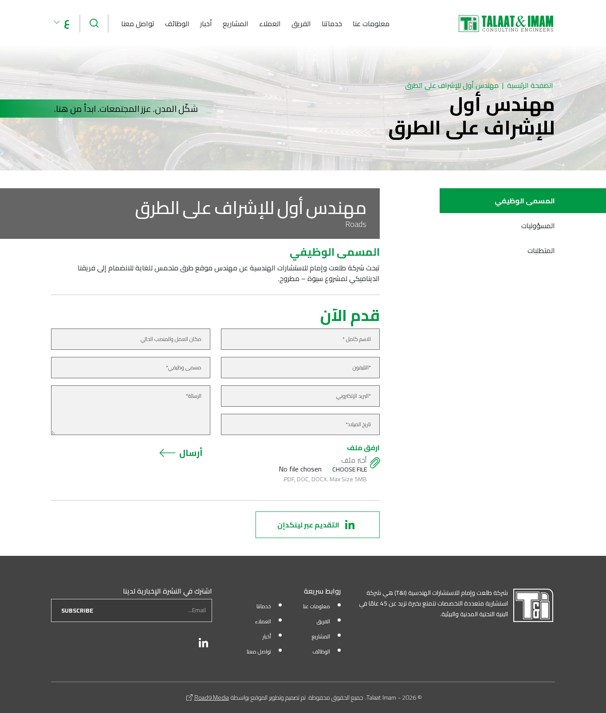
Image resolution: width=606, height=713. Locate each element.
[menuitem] (371, 23)
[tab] (523, 200)
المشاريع (235, 23)
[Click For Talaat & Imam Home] (506, 23)
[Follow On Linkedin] (203, 643)
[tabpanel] (215, 265)
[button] (61, 22)
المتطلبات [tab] (541, 250)
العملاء (270, 23)
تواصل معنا (137, 23)
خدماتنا (332, 23)
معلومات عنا (371, 23)
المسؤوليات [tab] (538, 225)
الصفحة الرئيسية (530, 85)
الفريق (301, 23)
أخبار (206, 23)
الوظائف (177, 23)
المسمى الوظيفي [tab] (525, 200)
